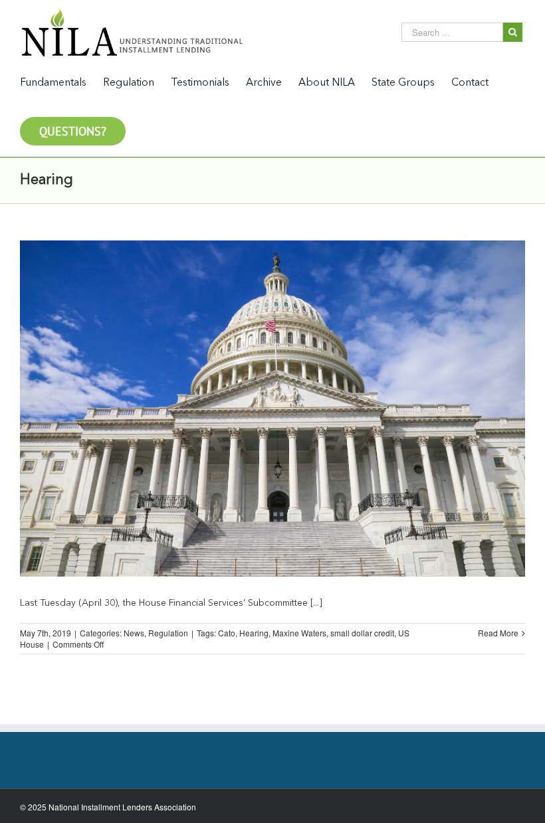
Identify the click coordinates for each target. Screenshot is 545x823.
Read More (498, 632)
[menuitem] (61, 82)
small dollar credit (362, 632)
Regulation (168, 632)
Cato (226, 632)
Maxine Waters (299, 632)
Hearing (254, 632)
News (134, 632)
